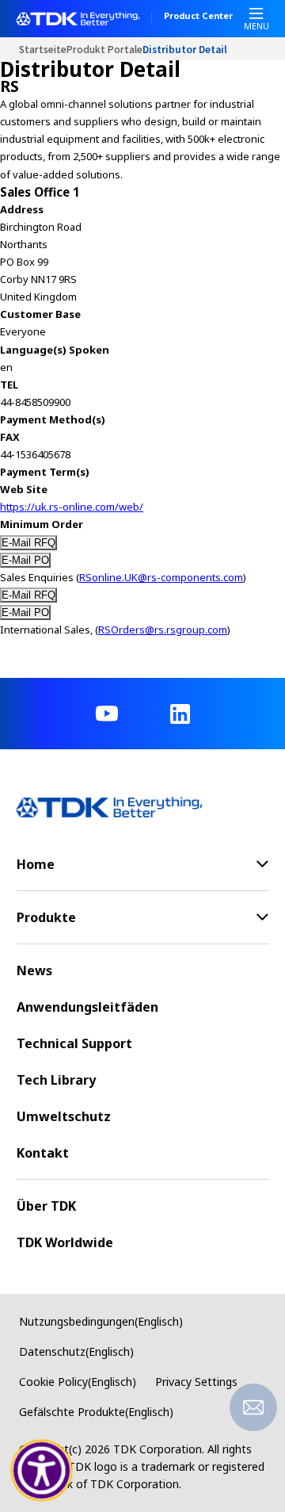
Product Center (198, 16)
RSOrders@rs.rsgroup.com (162, 629)
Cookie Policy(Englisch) (77, 1381)
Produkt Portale (104, 49)
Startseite (42, 49)
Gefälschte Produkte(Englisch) (96, 1411)
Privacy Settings (196, 1381)
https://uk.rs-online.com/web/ (71, 507)
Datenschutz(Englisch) (76, 1351)
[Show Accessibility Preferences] (41, 1470)
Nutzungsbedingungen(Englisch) (101, 1321)
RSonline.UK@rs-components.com (161, 577)
